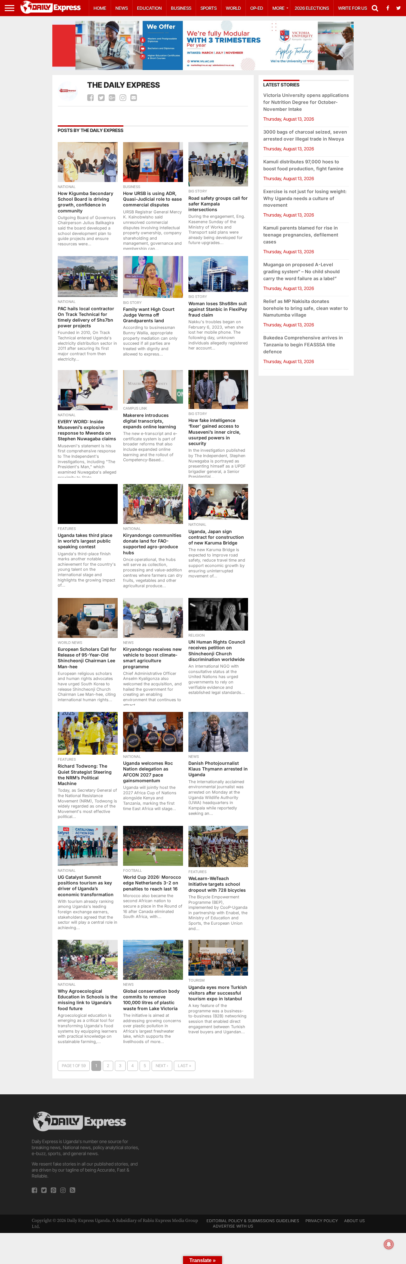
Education (149, 8)
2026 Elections (312, 8)
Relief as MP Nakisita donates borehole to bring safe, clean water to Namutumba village (305, 308)
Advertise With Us (233, 1226)
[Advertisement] (203, 1154)
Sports (208, 8)
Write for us (352, 8)
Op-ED (256, 8)
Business (181, 8)
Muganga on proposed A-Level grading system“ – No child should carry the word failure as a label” (301, 271)
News (121, 8)
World (233, 8)
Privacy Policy (321, 1220)
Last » (184, 1065)
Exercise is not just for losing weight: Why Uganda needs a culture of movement (305, 198)
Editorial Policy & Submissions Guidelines (252, 1220)
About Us (354, 1220)
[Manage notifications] (389, 1244)
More (278, 8)
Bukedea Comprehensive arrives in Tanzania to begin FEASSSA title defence (303, 344)
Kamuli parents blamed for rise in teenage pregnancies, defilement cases (300, 234)
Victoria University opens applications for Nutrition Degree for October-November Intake (306, 102)
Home (100, 8)
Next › (162, 1065)
